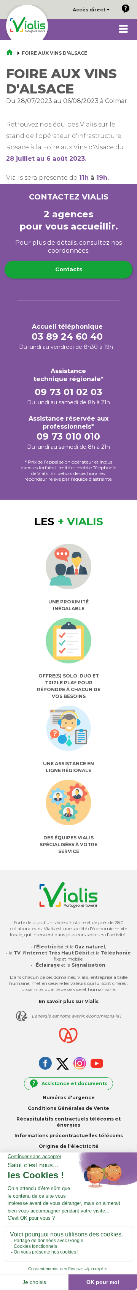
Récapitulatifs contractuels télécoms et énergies (68, 1122)
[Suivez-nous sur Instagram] (79, 1064)
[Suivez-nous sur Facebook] (45, 1064)
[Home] (27, 26)
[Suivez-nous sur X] (62, 1064)
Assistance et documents (74, 1083)
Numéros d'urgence (69, 1097)
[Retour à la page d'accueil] (12, 53)
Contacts (68, 269)
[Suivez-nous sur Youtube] (97, 1064)
